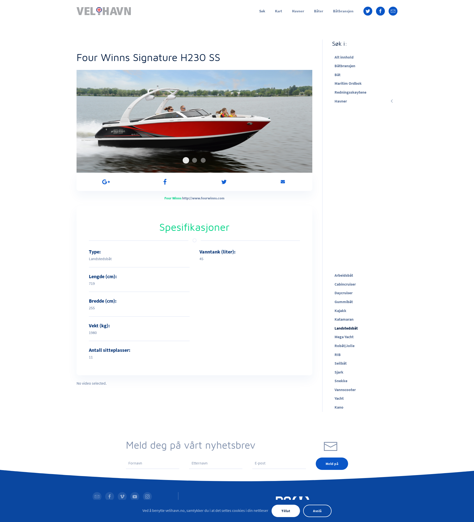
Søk (262, 11)
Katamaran (344, 319)
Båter (318, 11)
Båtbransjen (343, 11)
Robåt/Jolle (345, 345)
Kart (278, 11)
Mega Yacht (344, 336)
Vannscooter (345, 389)
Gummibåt (344, 301)
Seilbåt (341, 363)
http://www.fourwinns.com (203, 198)
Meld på (332, 463)
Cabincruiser (345, 284)
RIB (338, 354)
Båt (337, 74)
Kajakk (340, 310)
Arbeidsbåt (344, 275)
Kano (339, 407)
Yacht (339, 398)
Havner (298, 11)
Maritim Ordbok (348, 83)
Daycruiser (344, 292)
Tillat (285, 511)
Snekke (341, 380)
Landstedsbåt (346, 328)
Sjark (339, 372)
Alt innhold (344, 57)
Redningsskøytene (350, 92)
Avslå (317, 511)
